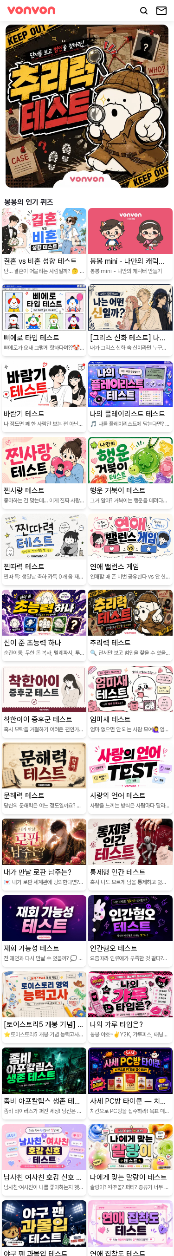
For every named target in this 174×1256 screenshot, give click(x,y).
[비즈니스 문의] (161, 10)
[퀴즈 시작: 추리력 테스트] (87, 106)
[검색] (143, 10)
